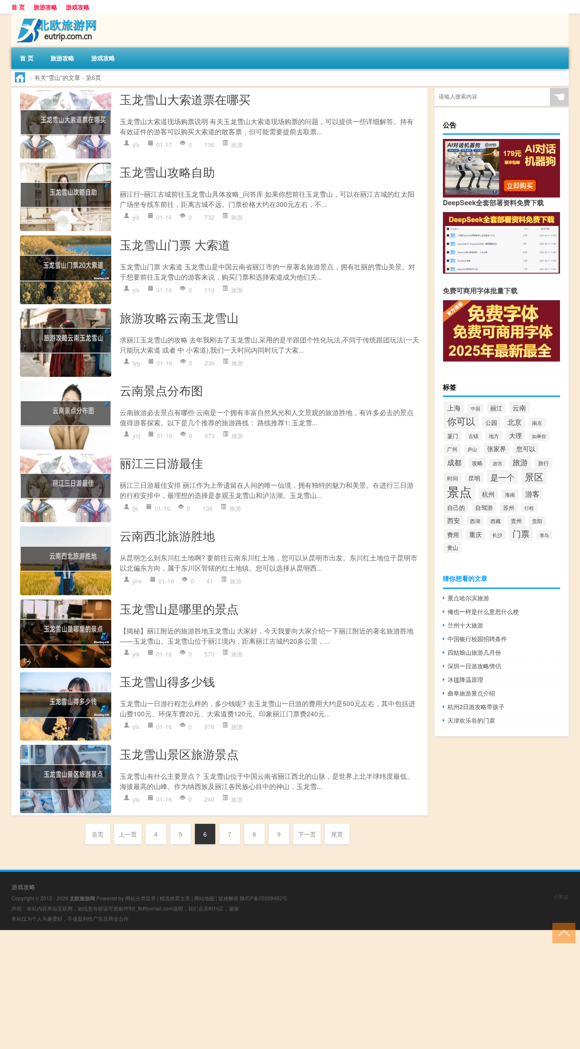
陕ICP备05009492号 (263, 898)
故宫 (497, 463)
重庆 (475, 534)
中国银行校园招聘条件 (477, 638)
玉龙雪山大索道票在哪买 (185, 98)
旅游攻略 (45, 7)
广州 (452, 449)
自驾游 (484, 507)
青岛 (544, 535)
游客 (532, 494)
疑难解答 (228, 898)
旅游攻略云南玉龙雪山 (179, 317)
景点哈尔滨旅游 (468, 598)
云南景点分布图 (161, 390)
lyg (136, 363)
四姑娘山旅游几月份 (474, 652)
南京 (537, 423)
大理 (515, 435)
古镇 (473, 436)
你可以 (461, 420)
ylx (136, 144)
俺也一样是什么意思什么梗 (483, 611)
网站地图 (204, 898)
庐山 (472, 449)
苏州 (508, 507)
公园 (491, 422)
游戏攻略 (78, 7)
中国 (475, 408)
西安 (453, 520)
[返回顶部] (562, 932)
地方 (494, 435)
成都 (454, 462)
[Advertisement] (255, 989)
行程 (529, 507)
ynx (137, 581)
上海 (454, 407)
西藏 (495, 521)
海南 (510, 494)
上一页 (128, 834)
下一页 (307, 834)
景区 (534, 476)
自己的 (456, 507)
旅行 (543, 463)
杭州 (488, 493)
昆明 (474, 478)
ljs (135, 508)
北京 (514, 422)
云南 (519, 407)
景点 (459, 491)
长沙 (497, 534)
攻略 (477, 463)
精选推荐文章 (175, 898)
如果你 (539, 436)
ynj (136, 435)
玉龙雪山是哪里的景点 (179, 608)
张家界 (496, 448)
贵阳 (537, 520)
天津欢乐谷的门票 (471, 720)
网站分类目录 (140, 898)
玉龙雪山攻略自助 (167, 171)
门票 (520, 533)
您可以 (525, 448)
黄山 (452, 547)
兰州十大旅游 (465, 625)
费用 (453, 534)
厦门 (452, 436)
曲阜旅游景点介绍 (471, 693)
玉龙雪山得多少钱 (167, 681)
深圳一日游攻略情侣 (474, 666)
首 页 (18, 7)
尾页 (337, 834)
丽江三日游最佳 (161, 462)
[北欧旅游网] (56, 16)
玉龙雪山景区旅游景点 (179, 753)
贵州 (516, 521)
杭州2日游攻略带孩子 (476, 706)
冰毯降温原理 (465, 679)
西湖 (475, 520)
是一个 (502, 477)
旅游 (237, 144)
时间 (452, 478)
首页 (98, 834)
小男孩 (561, 896)
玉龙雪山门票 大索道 (175, 244)
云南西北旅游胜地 (167, 535)
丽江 (496, 408)
